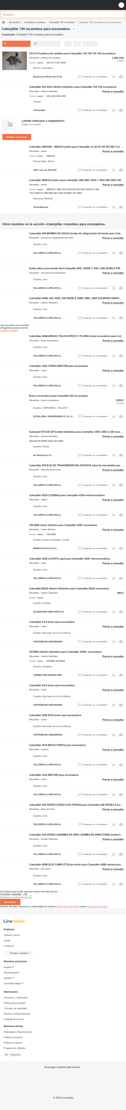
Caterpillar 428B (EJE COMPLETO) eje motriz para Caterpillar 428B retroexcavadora (77, 864)
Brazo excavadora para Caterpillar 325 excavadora (58, 396)
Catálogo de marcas (14, 1019)
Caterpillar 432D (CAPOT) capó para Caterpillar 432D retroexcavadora (69, 558)
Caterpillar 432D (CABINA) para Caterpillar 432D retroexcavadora (67, 495)
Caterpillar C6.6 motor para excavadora (52, 685)
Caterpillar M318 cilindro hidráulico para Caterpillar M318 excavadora (69, 588)
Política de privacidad (14, 1003)
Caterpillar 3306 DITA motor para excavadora (55, 715)
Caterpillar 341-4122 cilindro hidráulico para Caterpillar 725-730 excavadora (72, 87)
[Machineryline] (4, 22)
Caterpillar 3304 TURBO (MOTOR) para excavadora (58, 366)
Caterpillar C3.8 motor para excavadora (52, 622)
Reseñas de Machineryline (17, 1013)
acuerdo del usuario (97, 906)
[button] (121, 5)
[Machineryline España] (21, 5)
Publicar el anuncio (17, 137)
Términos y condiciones (16, 997)
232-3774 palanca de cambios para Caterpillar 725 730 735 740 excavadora (72, 53)
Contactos (9, 946)
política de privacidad (66, 906)
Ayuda (7, 940)
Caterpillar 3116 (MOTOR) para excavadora (54, 775)
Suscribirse (10, 902)
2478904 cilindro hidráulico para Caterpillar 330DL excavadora (65, 652)
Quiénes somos (12, 935)
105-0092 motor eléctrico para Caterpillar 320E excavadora (63, 525)
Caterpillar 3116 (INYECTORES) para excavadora (57, 745)
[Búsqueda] (121, 14)
